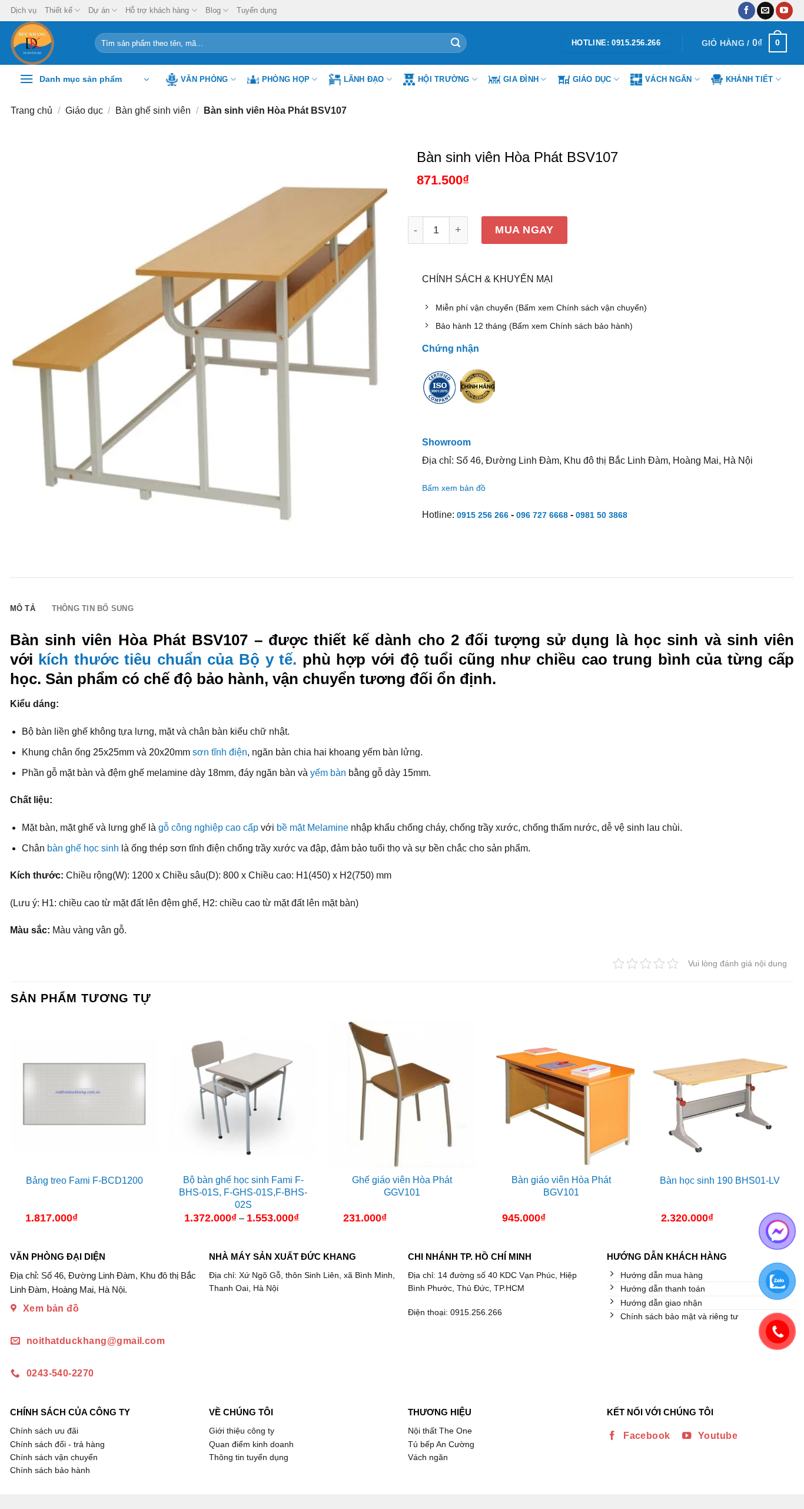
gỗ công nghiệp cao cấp (208, 828)
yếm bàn (328, 773)
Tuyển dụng (257, 10)
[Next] (783, 1126)
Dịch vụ (23, 10)
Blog (213, 10)
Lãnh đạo (364, 79)
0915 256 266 (483, 515)
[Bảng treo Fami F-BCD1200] (84, 1093)
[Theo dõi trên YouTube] (784, 10)
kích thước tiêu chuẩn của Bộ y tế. (167, 659)
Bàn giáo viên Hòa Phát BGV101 (561, 1186)
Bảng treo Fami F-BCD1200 (84, 1180)
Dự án (98, 10)
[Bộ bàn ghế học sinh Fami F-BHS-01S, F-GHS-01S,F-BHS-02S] (243, 1093)
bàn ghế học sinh (83, 848)
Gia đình (521, 79)
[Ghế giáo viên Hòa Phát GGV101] (402, 1093)
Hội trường (444, 79)
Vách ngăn (668, 79)
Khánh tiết (749, 79)
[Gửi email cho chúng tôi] (765, 10)
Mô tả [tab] (22, 608)
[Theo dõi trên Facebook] (746, 10)
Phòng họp (286, 79)
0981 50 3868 (601, 515)
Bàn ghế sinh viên (153, 110)
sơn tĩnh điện (219, 752)
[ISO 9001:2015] (439, 394)
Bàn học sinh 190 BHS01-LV (720, 1180)
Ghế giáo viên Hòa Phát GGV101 (402, 1186)
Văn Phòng (204, 79)
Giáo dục (592, 79)
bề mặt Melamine (312, 828)
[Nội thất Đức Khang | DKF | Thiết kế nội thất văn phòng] (44, 43)
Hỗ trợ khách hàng (157, 10)
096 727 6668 (542, 515)
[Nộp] (456, 43)
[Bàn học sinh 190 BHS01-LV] (719, 1093)
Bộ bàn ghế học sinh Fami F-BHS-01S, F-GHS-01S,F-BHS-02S (243, 1192)
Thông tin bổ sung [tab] (93, 608)
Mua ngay (524, 229)
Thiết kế (58, 10)
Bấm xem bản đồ (454, 488)
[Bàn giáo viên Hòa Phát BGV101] (560, 1093)
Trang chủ (31, 110)
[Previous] (20, 1126)
